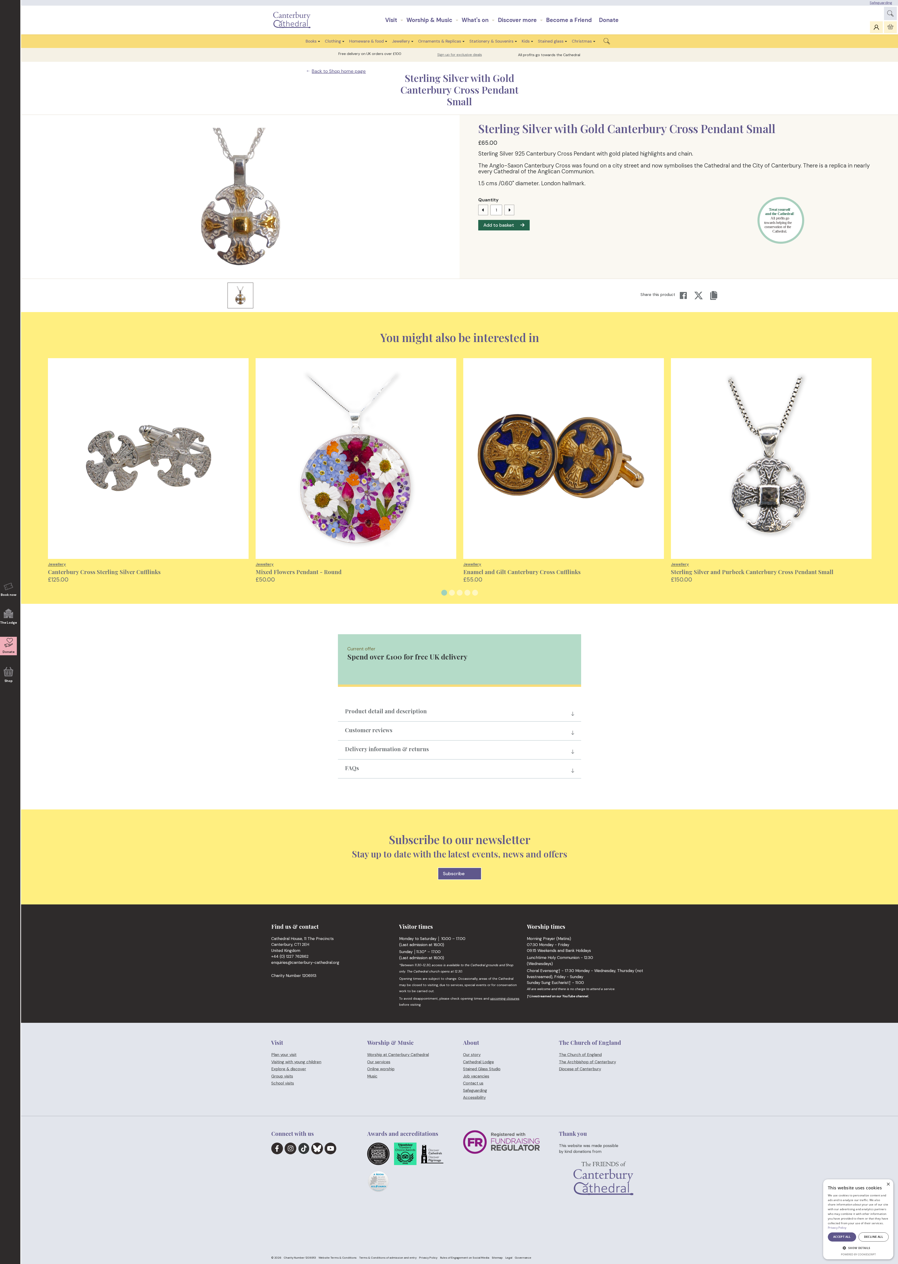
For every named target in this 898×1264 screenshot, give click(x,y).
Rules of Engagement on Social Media (464, 1258)
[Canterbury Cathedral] (293, 20)
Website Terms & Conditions (338, 1258)
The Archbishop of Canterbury (587, 1061)
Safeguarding (881, 2)
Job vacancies (476, 1076)
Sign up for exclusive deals (459, 54)
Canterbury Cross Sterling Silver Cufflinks (104, 572)
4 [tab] (467, 593)
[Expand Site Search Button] (890, 13)
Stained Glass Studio (481, 1068)
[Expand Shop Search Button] (607, 41)
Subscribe (454, 874)
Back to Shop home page (339, 71)
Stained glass (551, 41)
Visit (391, 20)
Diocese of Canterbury (580, 1068)
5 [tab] (475, 593)
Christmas (582, 41)
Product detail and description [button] (386, 711)
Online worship (381, 1068)
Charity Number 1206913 (300, 1258)
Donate (609, 20)
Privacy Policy (428, 1258)
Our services (378, 1061)
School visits (282, 1083)
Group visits (282, 1076)
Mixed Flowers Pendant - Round (299, 572)
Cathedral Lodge (478, 1061)
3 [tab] (460, 593)
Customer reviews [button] (368, 730)
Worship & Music (429, 20)
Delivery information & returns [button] (387, 749)
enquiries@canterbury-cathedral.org (305, 962)
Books (311, 41)
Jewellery (401, 41)
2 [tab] (452, 593)
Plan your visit (284, 1054)
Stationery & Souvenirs (491, 41)
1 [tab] (444, 593)
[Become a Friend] (603, 1186)
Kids (526, 41)
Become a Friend (569, 20)
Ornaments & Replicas (439, 41)
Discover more (517, 20)
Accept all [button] (842, 1237)
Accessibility (474, 1097)
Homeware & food (366, 41)
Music (372, 1076)
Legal (508, 1258)
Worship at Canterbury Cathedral (398, 1054)
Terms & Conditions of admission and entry (388, 1258)
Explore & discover (288, 1068)
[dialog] (858, 1219)
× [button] (888, 1184)
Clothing (333, 41)
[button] (858, 1248)
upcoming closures (504, 998)
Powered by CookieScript (858, 1254)
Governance (523, 1258)
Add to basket (498, 225)
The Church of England (580, 1054)
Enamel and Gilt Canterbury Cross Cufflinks (522, 572)
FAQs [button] (352, 768)
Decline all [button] (873, 1237)
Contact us (473, 1083)
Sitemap (497, 1258)
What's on (475, 20)
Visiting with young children (296, 1061)
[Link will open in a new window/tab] (277, 1148)
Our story (472, 1054)
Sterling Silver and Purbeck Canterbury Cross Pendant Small (752, 572)
